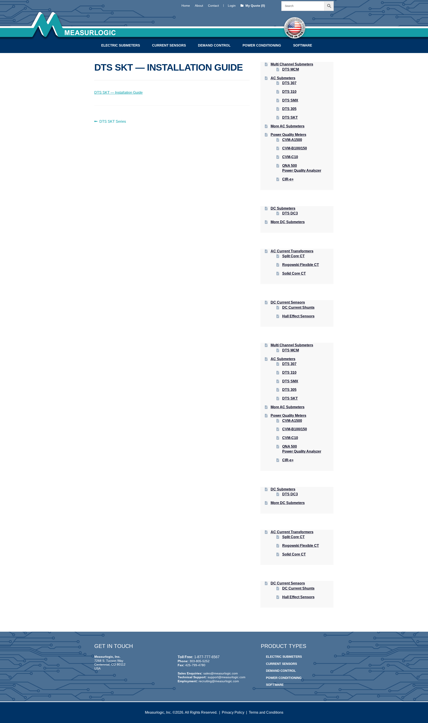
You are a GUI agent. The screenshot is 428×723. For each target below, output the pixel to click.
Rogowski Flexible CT (300, 265)
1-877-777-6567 (207, 657)
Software (302, 45)
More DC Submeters (288, 222)
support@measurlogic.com (226, 677)
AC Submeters (283, 78)
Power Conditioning (262, 45)
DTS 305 (289, 109)
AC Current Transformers (292, 251)
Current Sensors (169, 45)
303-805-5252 (199, 661)
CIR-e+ (288, 179)
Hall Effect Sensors (298, 316)
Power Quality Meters (288, 135)
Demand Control (214, 45)
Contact (213, 5)
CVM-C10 (290, 157)
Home (185, 5)
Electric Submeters (120, 45)
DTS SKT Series (112, 122)
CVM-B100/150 (294, 148)
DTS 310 (289, 92)
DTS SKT (290, 117)
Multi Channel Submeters (292, 64)
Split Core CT (293, 256)
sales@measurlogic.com (220, 673)
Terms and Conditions (266, 712)
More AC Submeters (288, 126)
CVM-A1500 (292, 140)
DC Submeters (283, 208)
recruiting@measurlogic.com (219, 681)
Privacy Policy (233, 712)
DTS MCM (290, 69)
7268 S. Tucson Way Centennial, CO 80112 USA (110, 664)
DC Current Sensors (288, 302)
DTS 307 (289, 83)
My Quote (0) (255, 5)
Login (232, 5)
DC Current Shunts (298, 307)
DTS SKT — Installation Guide (118, 92)
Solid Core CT (294, 273)
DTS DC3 (290, 213)
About (199, 5)
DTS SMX (290, 100)
